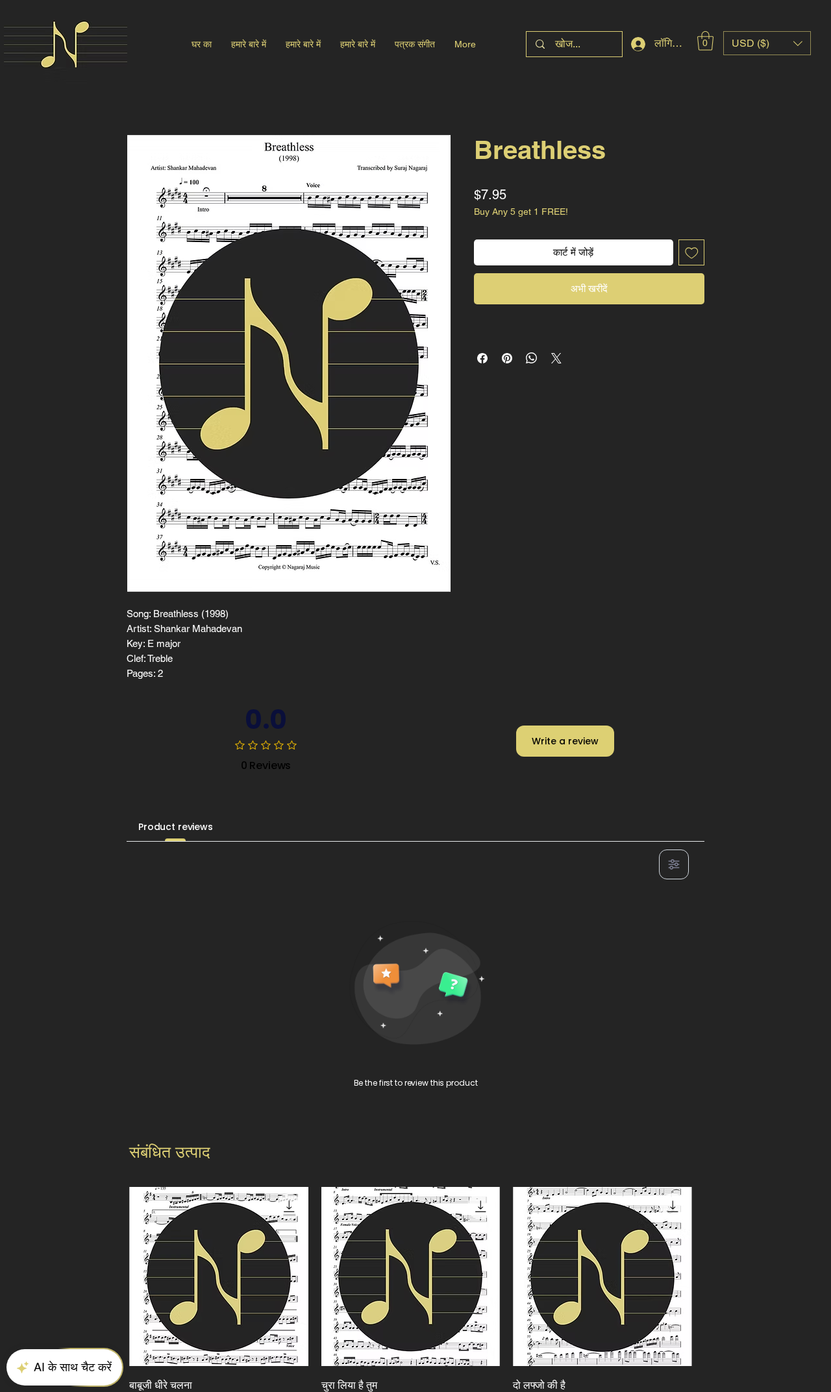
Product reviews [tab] (175, 826)
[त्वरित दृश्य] (218, 1276)
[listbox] (767, 43)
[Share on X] (556, 358)
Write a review (565, 741)
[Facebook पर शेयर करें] (482, 358)
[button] (705, 41)
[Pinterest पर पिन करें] (507, 358)
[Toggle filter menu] (674, 864)
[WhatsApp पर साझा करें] (532, 358)
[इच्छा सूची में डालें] (691, 252)
